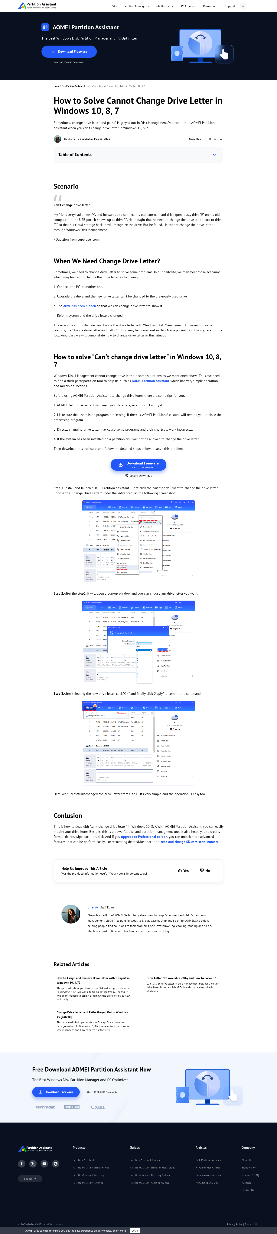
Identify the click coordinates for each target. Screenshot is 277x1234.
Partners (246, 1182)
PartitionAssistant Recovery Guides (150, 1175)
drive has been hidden (79, 306)
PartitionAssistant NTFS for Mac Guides (152, 1167)
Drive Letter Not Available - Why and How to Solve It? (181, 978)
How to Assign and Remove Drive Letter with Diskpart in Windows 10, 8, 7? (93, 980)
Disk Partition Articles (208, 1160)
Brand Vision (249, 1167)
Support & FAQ (250, 1175)
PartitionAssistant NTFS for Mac (91, 1167)
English (28, 1178)
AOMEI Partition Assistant (150, 381)
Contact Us (248, 1190)
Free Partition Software (73, 86)
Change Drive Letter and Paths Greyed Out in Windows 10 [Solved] (92, 1014)
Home (56, 86)
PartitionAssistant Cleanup (88, 1182)
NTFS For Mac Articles (208, 1167)
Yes (186, 870)
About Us (247, 1160)
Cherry (71, 139)
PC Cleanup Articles (207, 1182)
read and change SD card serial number (189, 842)
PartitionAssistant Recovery (88, 1175)
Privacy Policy (235, 1224)
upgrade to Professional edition (144, 836)
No (207, 870)
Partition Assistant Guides (145, 1160)
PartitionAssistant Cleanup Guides (149, 1182)
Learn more (119, 1230)
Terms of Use (252, 1224)
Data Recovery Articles (208, 1175)
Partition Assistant (83, 1160)
